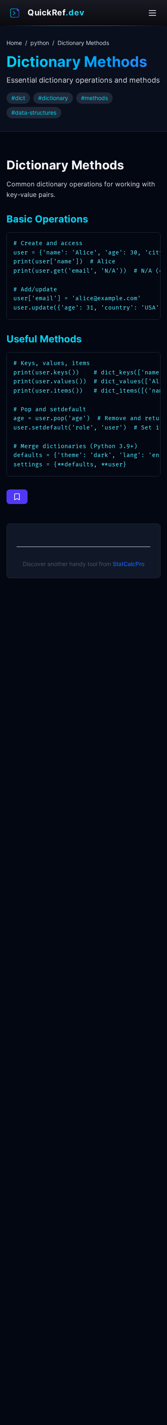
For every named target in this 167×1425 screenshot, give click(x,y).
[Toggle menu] (152, 13)
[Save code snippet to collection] (17, 496)
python (39, 42)
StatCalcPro (128, 563)
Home (14, 42)
